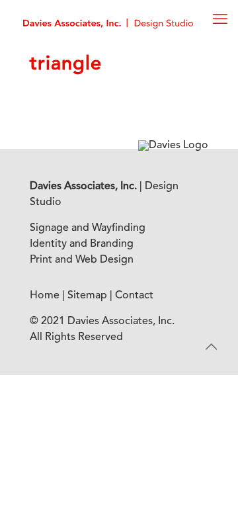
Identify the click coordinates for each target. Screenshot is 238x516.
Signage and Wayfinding (87, 228)
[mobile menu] (220, 20)
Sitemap (87, 295)
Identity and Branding (82, 244)
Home (45, 295)
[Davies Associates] (108, 23)
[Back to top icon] (211, 348)
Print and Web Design (82, 260)
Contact (134, 295)
